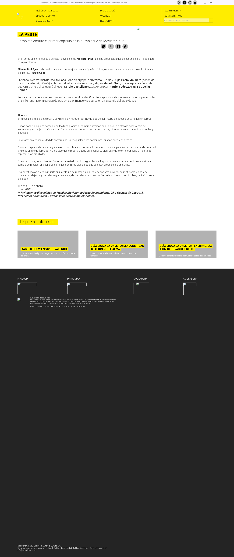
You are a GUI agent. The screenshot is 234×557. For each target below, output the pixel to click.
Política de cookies (80, 548)
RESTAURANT (107, 21)
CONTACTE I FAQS (173, 15)
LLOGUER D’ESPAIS (45, 15)
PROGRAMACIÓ (107, 10)
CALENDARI (105, 15)
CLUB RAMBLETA (172, 10)
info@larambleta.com (26, 550)
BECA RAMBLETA (44, 21)
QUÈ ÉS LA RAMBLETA (47, 10)
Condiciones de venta (98, 548)
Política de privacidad (63, 548)
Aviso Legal (48, 548)
